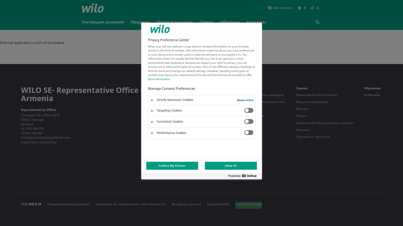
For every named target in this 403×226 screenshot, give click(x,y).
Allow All (231, 165)
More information (159, 79)
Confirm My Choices (172, 165)
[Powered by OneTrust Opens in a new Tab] (244, 176)
